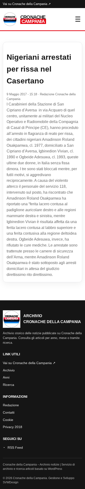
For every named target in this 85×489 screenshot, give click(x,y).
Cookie (8, 420)
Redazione (11, 405)
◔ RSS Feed (13, 447)
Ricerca (8, 385)
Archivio (9, 370)
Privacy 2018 (12, 427)
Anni (6, 377)
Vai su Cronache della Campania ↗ (27, 4)
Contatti (8, 412)
